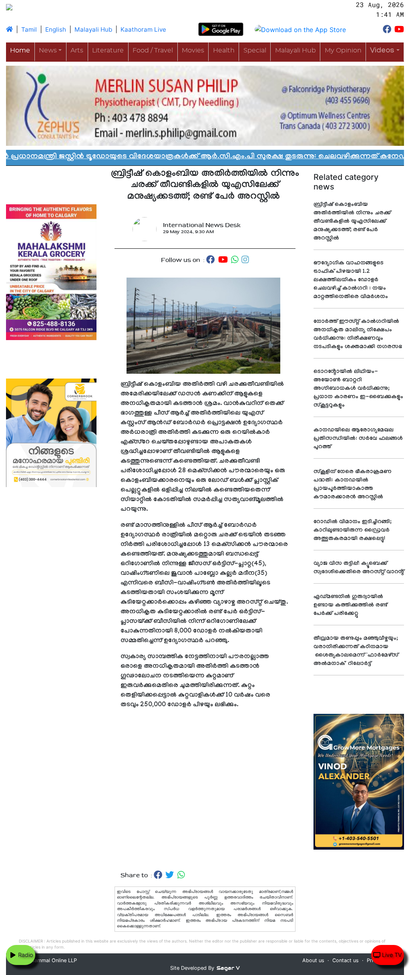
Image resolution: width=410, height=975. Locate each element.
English (55, 29)
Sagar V (228, 968)
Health (224, 50)
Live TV (391, 954)
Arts (76, 50)
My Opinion (343, 50)
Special (254, 50)
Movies (193, 50)
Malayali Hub (93, 29)
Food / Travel (153, 50)
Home (20, 50)
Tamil (29, 29)
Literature (108, 50)
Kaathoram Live (143, 29)
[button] (385, 51)
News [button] (48, 50)
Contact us (345, 960)
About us (313, 960)
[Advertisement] (205, 790)
